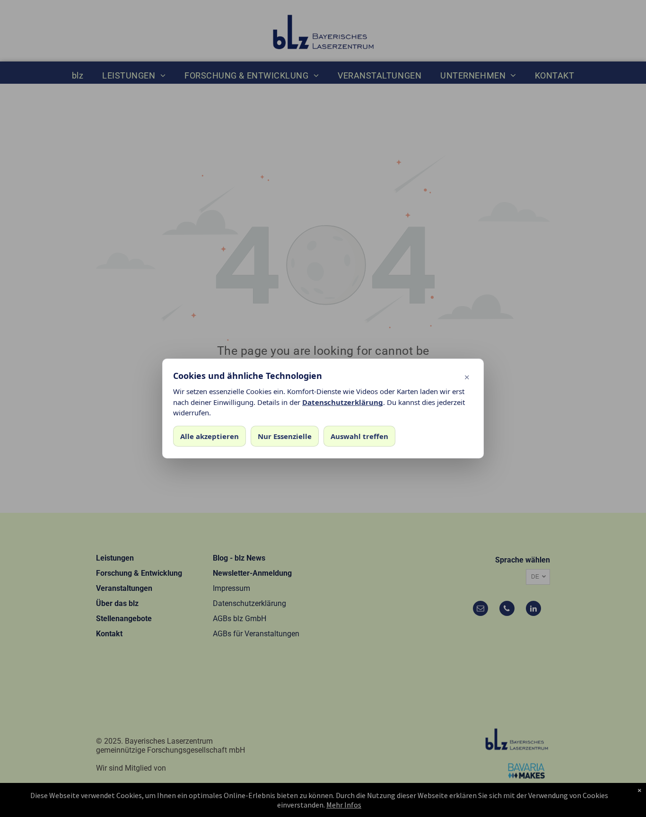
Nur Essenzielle (285, 436)
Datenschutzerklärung (342, 402)
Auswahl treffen (359, 436)
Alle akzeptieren (209, 436)
